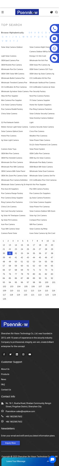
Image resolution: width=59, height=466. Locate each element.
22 (10, 249)
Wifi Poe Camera (36, 224)
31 (10, 253)
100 (46, 282)
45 (40, 257)
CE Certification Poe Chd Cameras (43, 180)
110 (11, 290)
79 (28, 274)
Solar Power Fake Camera (40, 140)
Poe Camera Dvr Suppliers (40, 193)
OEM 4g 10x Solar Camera (40, 158)
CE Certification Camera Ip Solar (42, 87)
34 (28, 253)
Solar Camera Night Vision (40, 47)
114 (39, 290)
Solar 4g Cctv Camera (38, 216)
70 (28, 270)
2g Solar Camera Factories (40, 198)
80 (34, 274)
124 (54, 295)
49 (10, 261)
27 (40, 249)
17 (34, 245)
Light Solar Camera (8, 56)
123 (47, 295)
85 (10, 278)
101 (53, 282)
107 (40, 286)
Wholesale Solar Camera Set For (42, 176)
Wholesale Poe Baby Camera (41, 162)
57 (4, 266)
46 (46, 257)
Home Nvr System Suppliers (40, 105)
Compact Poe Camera (38, 220)
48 (4, 261)
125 (4, 299)
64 (46, 266)
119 (18, 295)
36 (40, 253)
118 (11, 295)
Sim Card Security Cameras (12, 211)
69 (22, 270)
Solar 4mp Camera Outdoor (12, 47)
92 (52, 278)
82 (46, 274)
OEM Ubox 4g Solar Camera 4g (42, 74)
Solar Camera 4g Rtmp (38, 229)
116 (53, 290)
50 (16, 261)
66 (4, 270)
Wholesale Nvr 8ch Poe (39, 60)
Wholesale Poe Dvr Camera (12, 69)
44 (34, 257)
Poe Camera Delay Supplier (12, 198)
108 (47, 286)
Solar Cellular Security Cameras (42, 114)
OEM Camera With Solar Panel (13, 171)
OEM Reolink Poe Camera (11, 65)
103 (11, 286)
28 (46, 249)
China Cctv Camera (8, 207)
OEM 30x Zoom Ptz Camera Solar (14, 176)
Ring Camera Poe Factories (12, 202)
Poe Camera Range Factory (12, 193)
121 (32, 295)
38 (52, 253)
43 (28, 257)
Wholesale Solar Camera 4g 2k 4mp (15, 185)
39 (4, 257)
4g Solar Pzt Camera (9, 220)
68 (16, 270)
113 (32, 290)
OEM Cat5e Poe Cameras (40, 154)
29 (52, 249)
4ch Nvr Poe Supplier (38, 185)
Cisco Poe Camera (37, 131)
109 (4, 290)
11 (54, 241)
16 (28, 245)
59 (16, 266)
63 (40, 266)
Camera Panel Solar (9, 233)
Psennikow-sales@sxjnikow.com (20, 411)
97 (28, 282)
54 (40, 261)
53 (34, 261)
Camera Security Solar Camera (42, 127)
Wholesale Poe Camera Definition (14, 180)
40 (10, 257)
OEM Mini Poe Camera (10, 154)
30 (4, 253)
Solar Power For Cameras (40, 207)
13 (10, 245)
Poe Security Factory (38, 91)
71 (34, 270)
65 (52, 266)
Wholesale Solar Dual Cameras (42, 171)
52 (28, 261)
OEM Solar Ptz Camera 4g (40, 65)
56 (52, 261)
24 (22, 249)
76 (10, 274)
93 (4, 282)
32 (16, 253)
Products (5, 374)
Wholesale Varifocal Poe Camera (42, 83)
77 (16, 274)
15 (22, 245)
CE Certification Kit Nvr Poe (40, 78)
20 (52, 245)
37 (46, 253)
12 (4, 245)
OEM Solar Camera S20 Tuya (41, 69)
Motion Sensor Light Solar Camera (14, 127)
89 (34, 278)
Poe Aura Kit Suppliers (10, 189)
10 (48, 241)
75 (4, 274)
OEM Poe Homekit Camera (11, 158)
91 (46, 278)
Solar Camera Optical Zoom (12, 131)
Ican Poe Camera (8, 224)
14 (16, 245)
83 (52, 274)
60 (22, 266)
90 (40, 278)
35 (34, 253)
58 (10, 266)
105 (26, 286)
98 (34, 282)
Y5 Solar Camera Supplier (40, 100)
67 (10, 270)
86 (16, 278)
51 (22, 261)
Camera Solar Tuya (8, 149)
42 (22, 257)
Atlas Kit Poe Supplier (9, 96)
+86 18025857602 (14, 416)
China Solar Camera (9, 114)
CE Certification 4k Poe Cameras (14, 87)
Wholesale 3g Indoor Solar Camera (15, 91)
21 (4, 249)
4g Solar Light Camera (10, 140)
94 (10, 282)
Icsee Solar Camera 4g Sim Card (42, 233)
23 (16, 249)
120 (25, 295)
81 (40, 274)
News (3, 379)
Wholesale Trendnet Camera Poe (14, 83)
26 (34, 249)
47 (52, 257)
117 (4, 295)
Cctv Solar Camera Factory (11, 105)
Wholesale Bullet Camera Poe (13, 78)
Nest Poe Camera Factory (40, 96)
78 (22, 274)
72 (40, 270)
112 (25, 290)
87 (22, 278)
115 (46, 290)
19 (46, 245)
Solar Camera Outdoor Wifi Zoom (42, 211)
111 (18, 290)
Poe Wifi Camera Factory (39, 189)
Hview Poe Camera (8, 136)
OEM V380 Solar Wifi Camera (12, 74)
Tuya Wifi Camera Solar (10, 229)
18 (40, 245)
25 (28, 249)
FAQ (3, 384)
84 (4, 278)
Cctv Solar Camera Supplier (40, 202)
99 (40, 282)
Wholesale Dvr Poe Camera (12, 162)
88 (28, 278)
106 (33, 286)
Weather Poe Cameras (38, 136)
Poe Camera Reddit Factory (12, 109)
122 (40, 295)
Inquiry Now (10, 443)
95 (16, 282)
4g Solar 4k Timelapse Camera (13, 216)
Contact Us (6, 390)
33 (22, 253)
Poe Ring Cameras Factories (41, 109)
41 (16, 257)
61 (28, 266)
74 (52, 270)
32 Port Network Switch (10, 123)
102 (4, 286)
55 (46, 261)
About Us (5, 369)
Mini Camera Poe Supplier (11, 100)
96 (22, 282)
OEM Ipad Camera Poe (10, 60)
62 (34, 266)
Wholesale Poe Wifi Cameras (12, 167)
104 (18, 286)
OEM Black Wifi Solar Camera (41, 167)
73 (46, 270)
